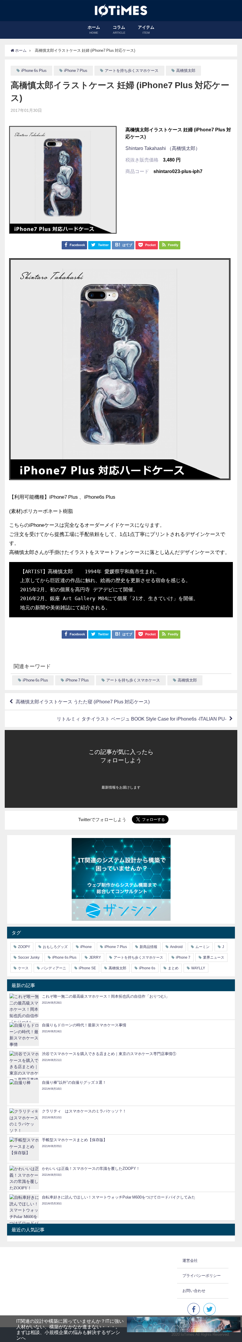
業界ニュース (213, 957)
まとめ (173, 968)
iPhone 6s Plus (34, 70)
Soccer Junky (29, 957)
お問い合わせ (193, 1291)
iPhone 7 (183, 957)
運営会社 (190, 1260)
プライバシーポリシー (201, 1276)
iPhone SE (87, 968)
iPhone (86, 947)
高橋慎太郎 (185, 70)
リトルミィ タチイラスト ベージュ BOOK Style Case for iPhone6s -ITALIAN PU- (141, 718)
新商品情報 (148, 947)
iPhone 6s (147, 968)
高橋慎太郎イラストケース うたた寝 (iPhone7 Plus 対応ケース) (83, 701)
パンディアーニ (53, 968)
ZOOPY (24, 947)
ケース (23, 968)
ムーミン (202, 947)
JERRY (95, 957)
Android (176, 947)
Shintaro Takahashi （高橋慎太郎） (162, 148)
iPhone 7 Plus (75, 70)
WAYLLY (198, 968)
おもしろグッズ (55, 947)
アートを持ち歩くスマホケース (131, 70)
